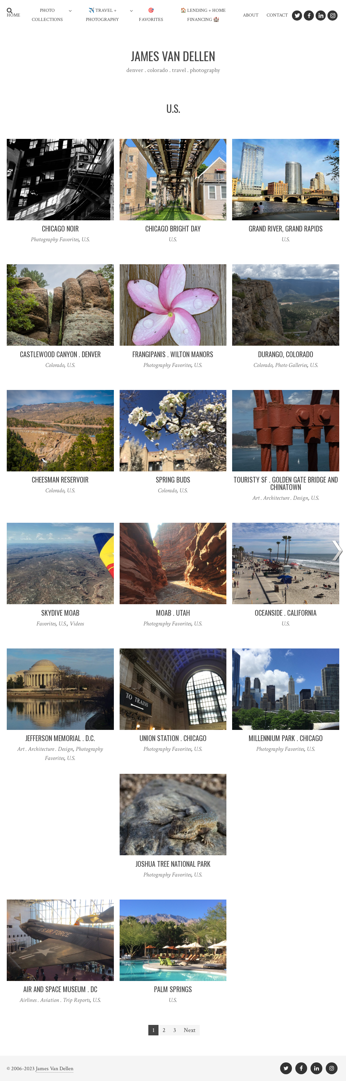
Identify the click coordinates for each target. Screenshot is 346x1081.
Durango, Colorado (285, 354)
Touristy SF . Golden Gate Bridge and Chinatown (285, 483)
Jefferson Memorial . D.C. (60, 738)
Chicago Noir (60, 228)
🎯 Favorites (151, 15)
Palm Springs (173, 989)
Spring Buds (173, 479)
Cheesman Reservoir (60, 479)
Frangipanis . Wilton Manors (172, 354)
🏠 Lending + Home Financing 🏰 (203, 15)
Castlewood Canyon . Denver (60, 354)
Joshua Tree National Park (173, 864)
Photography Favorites (55, 239)
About (250, 15)
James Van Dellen (54, 1068)
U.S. (85, 239)
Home (13, 15)
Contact (277, 15)
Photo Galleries (291, 365)
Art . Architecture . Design (280, 498)
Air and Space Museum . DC (60, 989)
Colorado (54, 365)
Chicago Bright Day (173, 228)
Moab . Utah (173, 613)
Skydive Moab (60, 613)
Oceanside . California (286, 613)
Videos (77, 624)
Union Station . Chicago (173, 738)
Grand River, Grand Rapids (286, 228)
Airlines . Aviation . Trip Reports (55, 1000)
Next (190, 1030)
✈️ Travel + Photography (102, 15)
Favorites (46, 624)
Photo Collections (47, 15)
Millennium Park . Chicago (286, 738)
